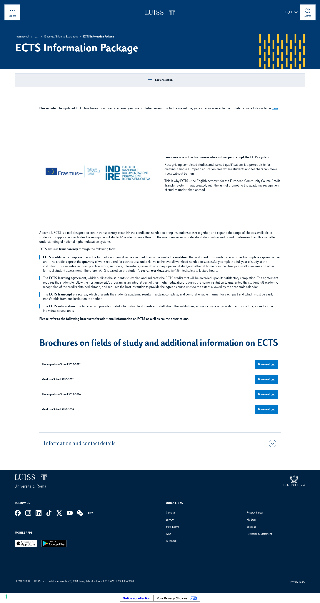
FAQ (168, 534)
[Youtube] (70, 513)
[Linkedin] (38, 513)
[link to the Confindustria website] (294, 480)
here (275, 108)
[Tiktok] (49, 513)
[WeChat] (80, 513)
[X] (59, 513)
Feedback (171, 541)
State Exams (172, 527)
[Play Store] (53, 543)
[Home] (160, 12)
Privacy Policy (297, 582)
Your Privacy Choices (172, 598)
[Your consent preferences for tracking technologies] (6, 596)
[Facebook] (18, 513)
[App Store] (26, 543)
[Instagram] (28, 513)
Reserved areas (255, 513)
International (22, 36)
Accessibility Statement (259, 534)
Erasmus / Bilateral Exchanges (61, 36)
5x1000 (170, 520)
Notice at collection (137, 598)
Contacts (170, 513)
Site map (251, 527)
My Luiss (251, 520)
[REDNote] (90, 513)
